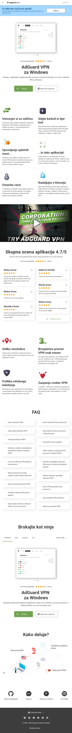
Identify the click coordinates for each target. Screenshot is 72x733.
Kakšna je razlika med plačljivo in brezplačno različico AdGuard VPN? (20, 450)
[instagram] (25, 718)
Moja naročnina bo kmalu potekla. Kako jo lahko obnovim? (20, 474)
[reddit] (47, 718)
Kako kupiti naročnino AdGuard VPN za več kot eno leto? (19, 505)
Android (25, 538)
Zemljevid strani (34, 728)
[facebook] (29, 718)
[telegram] (43, 718)
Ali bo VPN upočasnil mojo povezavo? (52, 488)
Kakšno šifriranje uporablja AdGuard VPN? (52, 477)
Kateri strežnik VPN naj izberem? (55, 422)
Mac (16, 538)
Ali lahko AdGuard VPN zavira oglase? (19, 494)
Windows (7, 538)
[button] (69, 10)
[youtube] (38, 718)
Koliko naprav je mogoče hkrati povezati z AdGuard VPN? (54, 452)
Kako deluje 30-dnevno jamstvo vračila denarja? (54, 432)
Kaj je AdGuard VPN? (15, 422)
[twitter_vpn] (34, 718)
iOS (33, 538)
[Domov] (13, 2)
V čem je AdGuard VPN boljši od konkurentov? (19, 463)
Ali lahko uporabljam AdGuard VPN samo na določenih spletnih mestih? (55, 464)
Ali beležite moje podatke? (52, 442)
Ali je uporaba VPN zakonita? (53, 498)
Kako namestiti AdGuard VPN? (19, 484)
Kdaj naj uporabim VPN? (52, 506)
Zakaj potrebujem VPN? (17, 439)
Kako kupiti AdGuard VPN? (17, 431)
